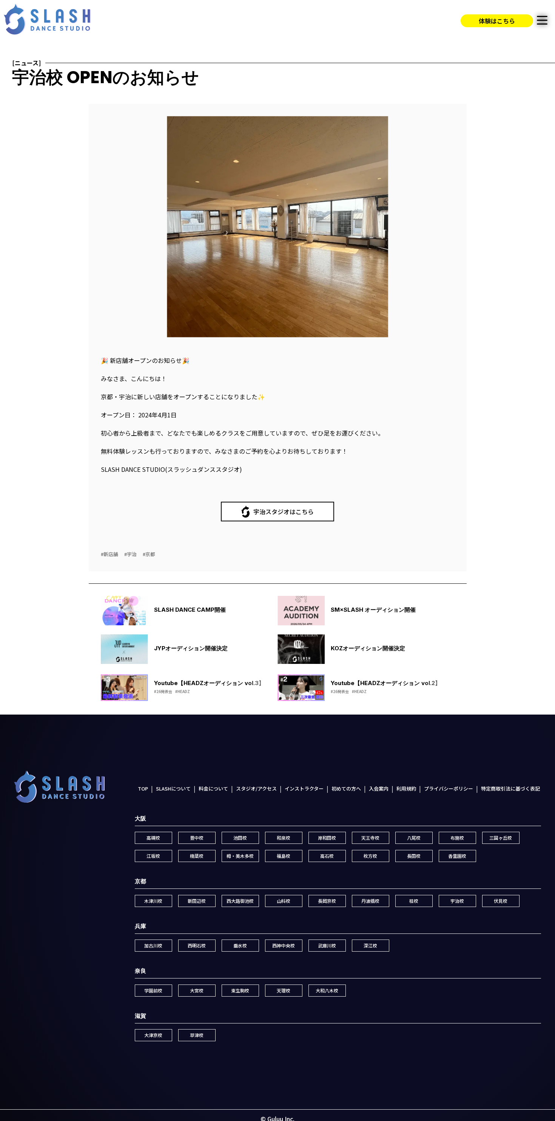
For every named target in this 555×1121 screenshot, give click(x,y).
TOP (143, 788)
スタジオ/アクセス (256, 788)
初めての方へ (346, 788)
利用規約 (406, 788)
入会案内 (378, 788)
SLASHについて (173, 788)
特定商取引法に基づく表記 (510, 788)
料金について (213, 788)
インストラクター (304, 788)
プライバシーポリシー (448, 788)
